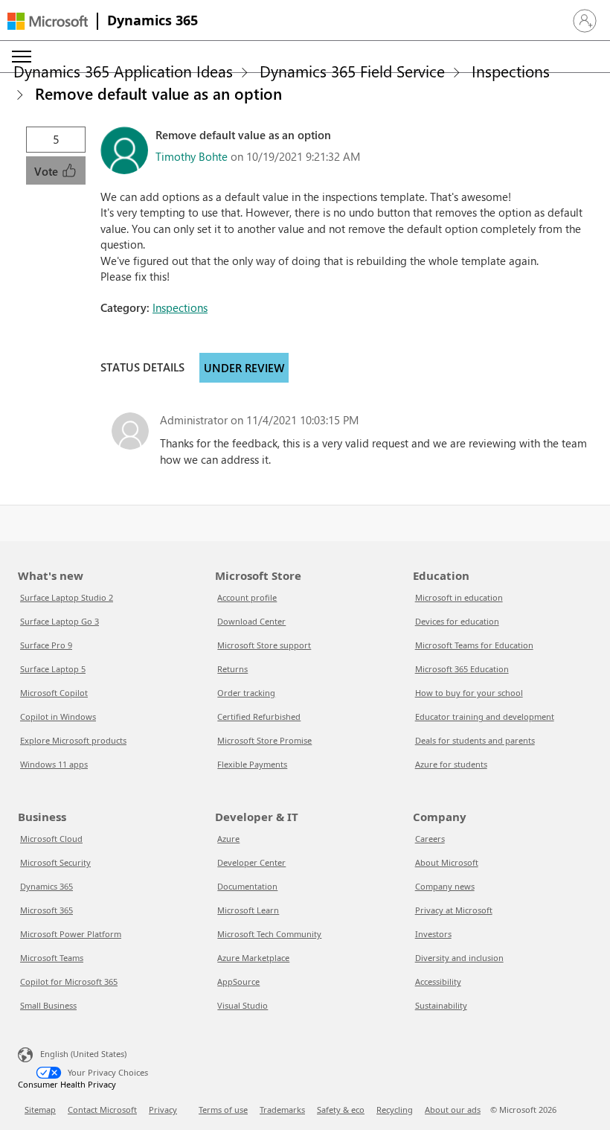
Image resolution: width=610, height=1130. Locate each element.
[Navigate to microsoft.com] (47, 21)
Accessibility (438, 981)
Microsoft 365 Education (462, 668)
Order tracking (246, 692)
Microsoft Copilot (54, 692)
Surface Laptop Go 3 (59, 621)
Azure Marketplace (253, 957)
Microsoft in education (459, 597)
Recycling (394, 1109)
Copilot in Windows (58, 716)
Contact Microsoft (102, 1109)
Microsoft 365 (46, 910)
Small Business (48, 1005)
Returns (232, 668)
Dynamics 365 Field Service (352, 70)
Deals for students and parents (475, 740)
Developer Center (251, 862)
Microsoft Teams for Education (474, 645)
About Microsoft (446, 862)
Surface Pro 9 (46, 645)
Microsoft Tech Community (269, 933)
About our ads (453, 1109)
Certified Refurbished (259, 716)
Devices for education (457, 621)
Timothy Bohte (191, 156)
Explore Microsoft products (73, 740)
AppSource (238, 981)
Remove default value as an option (158, 93)
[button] (585, 21)
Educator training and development (484, 716)
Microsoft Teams (51, 957)
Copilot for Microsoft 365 (69, 981)
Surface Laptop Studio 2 (66, 597)
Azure (228, 838)
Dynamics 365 (152, 20)
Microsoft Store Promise (264, 740)
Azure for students (451, 764)
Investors (433, 933)
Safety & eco (341, 1109)
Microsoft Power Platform (70, 933)
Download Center (251, 621)
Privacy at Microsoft (453, 910)
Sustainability (441, 1005)
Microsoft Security (55, 862)
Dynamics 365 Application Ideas (123, 70)
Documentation (247, 886)
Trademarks (282, 1109)
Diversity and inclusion (459, 957)
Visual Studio (242, 1005)
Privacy (163, 1109)
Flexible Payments (252, 764)
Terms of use (223, 1109)
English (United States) (83, 1053)
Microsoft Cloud (51, 838)
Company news (445, 886)
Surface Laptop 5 (53, 668)
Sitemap (40, 1109)
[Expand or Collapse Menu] (21, 56)
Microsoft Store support (264, 645)
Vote (47, 171)
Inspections (511, 70)
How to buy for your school (469, 692)
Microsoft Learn (248, 910)
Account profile (247, 597)
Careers (430, 838)
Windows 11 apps (54, 764)
